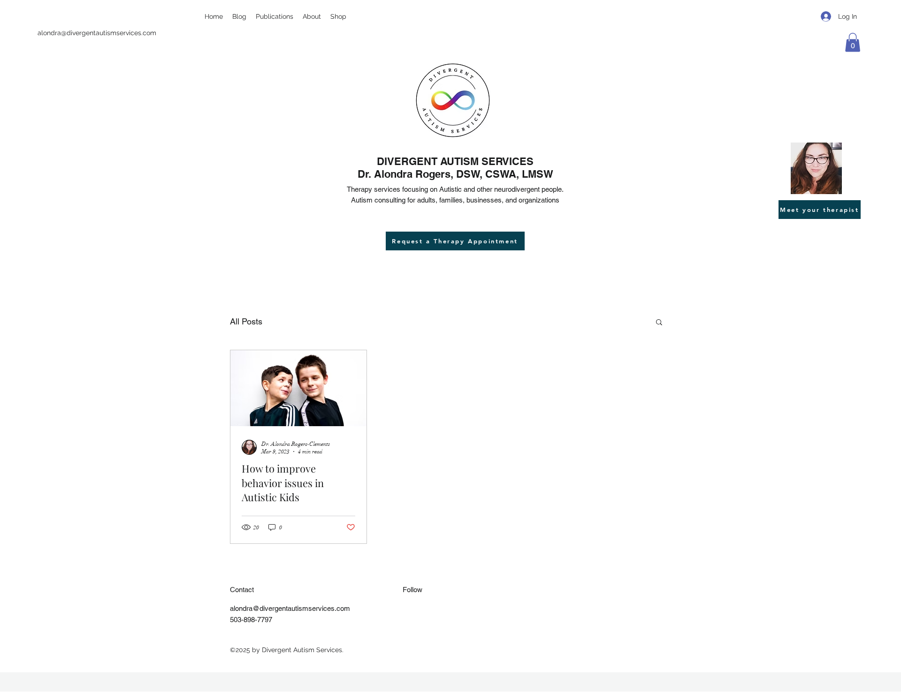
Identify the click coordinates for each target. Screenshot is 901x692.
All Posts (246, 321)
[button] (853, 42)
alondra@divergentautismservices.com (97, 33)
